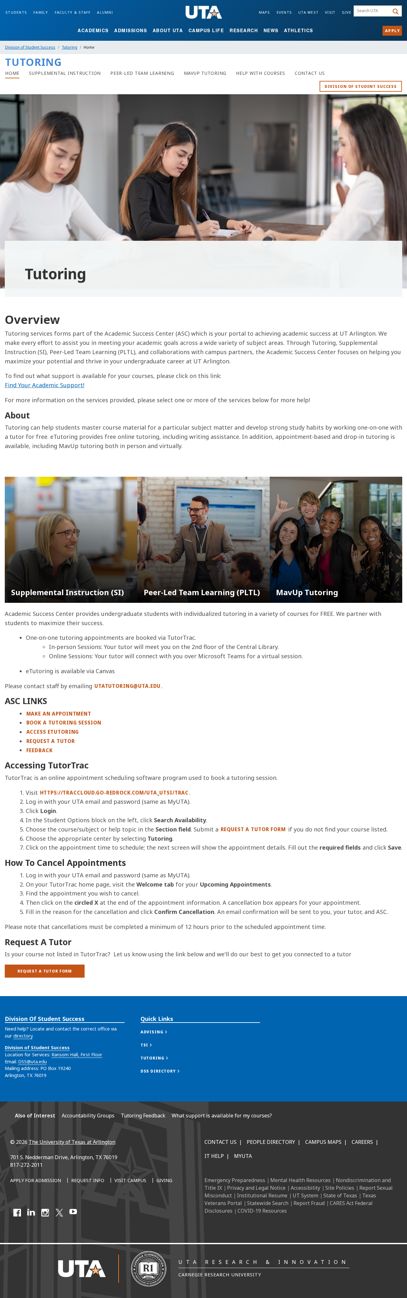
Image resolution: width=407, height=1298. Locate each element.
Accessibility (305, 1187)
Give (346, 12)
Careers (362, 1141)
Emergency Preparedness (234, 1180)
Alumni (105, 12)
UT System (305, 1195)
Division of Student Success (30, 47)
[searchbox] (372, 11)
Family (40, 12)
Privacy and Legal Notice (256, 1187)
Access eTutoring (52, 732)
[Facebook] (17, 1212)
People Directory (271, 1141)
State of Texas (340, 1195)
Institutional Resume (262, 1195)
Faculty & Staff (73, 12)
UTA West (308, 12)
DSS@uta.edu (32, 1062)
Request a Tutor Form (253, 829)
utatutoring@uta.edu (127, 686)
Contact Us (220, 1141)
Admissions (130, 30)
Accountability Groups (88, 1115)
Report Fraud (309, 1203)
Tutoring (69, 47)
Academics (93, 30)
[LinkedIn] (31, 1212)
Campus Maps (323, 1141)
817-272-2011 (26, 1164)
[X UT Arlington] (59, 1212)
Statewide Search (267, 1203)
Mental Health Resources (300, 1180)
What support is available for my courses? (222, 1115)
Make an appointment (58, 713)
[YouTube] (73, 1212)
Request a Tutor (50, 741)
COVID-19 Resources (262, 1210)
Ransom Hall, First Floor (77, 1055)
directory (22, 1036)
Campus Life (206, 30)
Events (284, 12)
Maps (264, 12)
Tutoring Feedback (143, 1115)
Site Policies (339, 1187)
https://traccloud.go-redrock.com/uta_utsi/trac (114, 792)
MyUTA (243, 1155)
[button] (160, 1031)
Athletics (298, 30)
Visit (330, 12)
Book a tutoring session (63, 722)
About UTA (168, 30)
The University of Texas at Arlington (72, 1141)
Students (16, 12)
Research (244, 30)
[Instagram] (45, 1212)
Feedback (39, 750)
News (271, 30)
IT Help (214, 1155)
